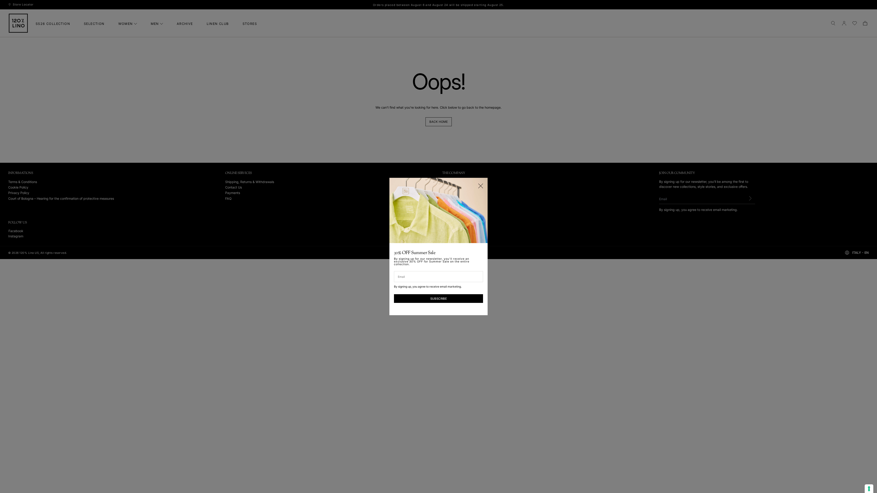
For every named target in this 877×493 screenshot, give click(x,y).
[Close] (480, 185)
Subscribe (438, 298)
